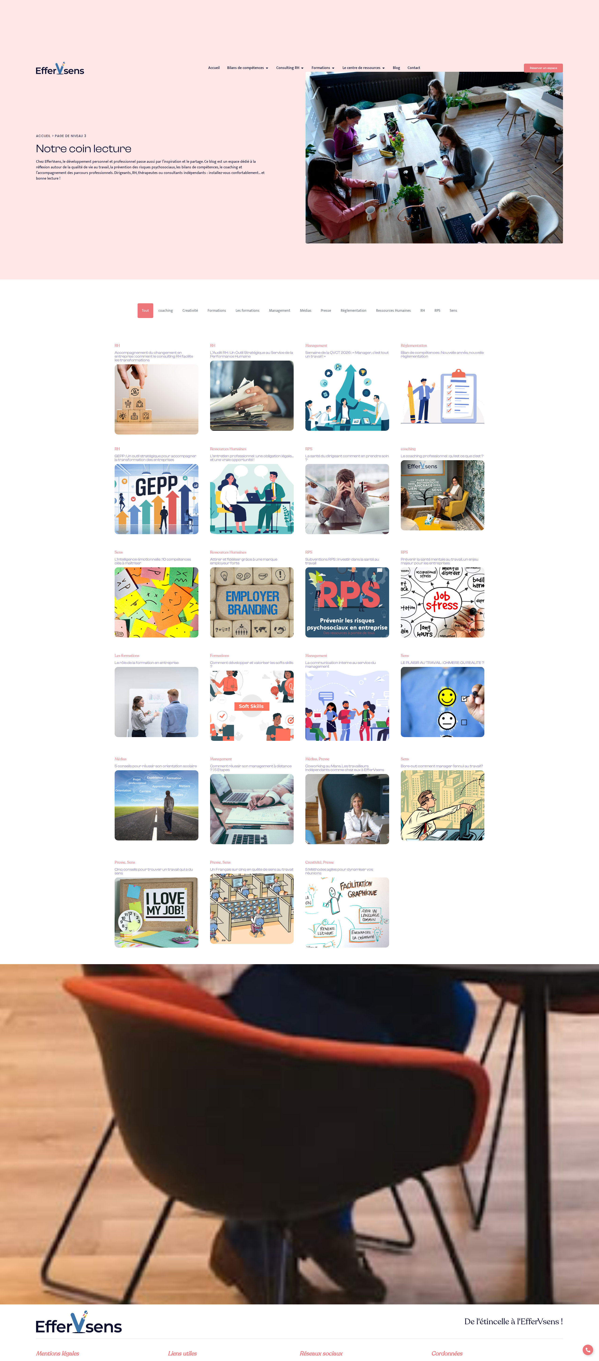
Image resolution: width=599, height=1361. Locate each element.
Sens (453, 311)
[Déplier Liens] (588, 1350)
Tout (145, 311)
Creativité (190, 311)
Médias (305, 311)
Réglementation (353, 311)
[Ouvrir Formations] (333, 68)
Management (279, 311)
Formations (217, 311)
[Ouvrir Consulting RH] (302, 68)
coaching (165, 311)
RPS (437, 311)
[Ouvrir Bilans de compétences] (267, 68)
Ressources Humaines (393, 311)
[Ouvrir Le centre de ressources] (383, 68)
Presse (326, 311)
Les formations (247, 311)
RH (422, 311)
